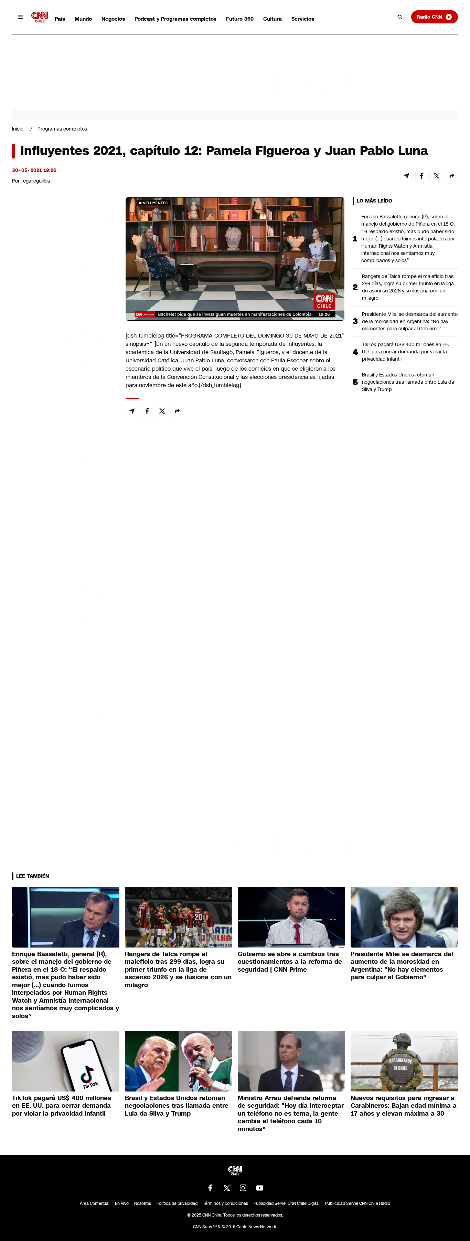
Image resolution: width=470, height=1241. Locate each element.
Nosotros (142, 1203)
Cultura (272, 18)
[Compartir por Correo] (406, 176)
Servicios (302, 18)
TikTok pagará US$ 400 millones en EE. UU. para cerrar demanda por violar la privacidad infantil (405, 351)
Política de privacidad (177, 1203)
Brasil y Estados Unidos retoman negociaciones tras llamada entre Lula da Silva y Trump (408, 382)
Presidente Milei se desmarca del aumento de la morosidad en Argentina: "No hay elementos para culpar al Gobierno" (410, 321)
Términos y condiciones (225, 1203)
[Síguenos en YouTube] (259, 1187)
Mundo (83, 18)
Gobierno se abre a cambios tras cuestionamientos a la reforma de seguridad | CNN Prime (290, 962)
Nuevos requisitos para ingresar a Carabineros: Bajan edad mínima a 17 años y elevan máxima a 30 (404, 1106)
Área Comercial (94, 1203)
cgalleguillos (36, 180)
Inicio (17, 128)
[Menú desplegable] (20, 17)
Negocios (113, 18)
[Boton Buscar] (400, 17)
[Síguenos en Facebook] (210, 1187)
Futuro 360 (240, 18)
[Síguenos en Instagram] (243, 1187)
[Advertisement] (63, 592)
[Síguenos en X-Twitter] (226, 1187)
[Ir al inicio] (39, 17)
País (60, 18)
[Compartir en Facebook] (421, 176)
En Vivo (122, 1203)
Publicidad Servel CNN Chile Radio (357, 1203)
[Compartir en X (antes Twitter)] (436, 176)
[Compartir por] (452, 176)
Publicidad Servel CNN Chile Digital (287, 1203)
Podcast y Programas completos (175, 18)
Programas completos (62, 128)
